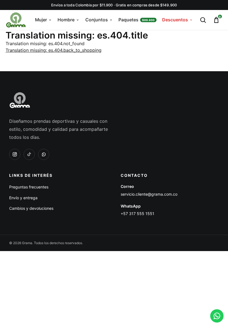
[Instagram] (14, 154)
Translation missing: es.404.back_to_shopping (53, 50)
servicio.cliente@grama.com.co (149, 194)
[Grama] (19, 100)
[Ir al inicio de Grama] (16, 20)
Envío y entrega (23, 197)
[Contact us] (217, 316)
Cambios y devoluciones (31, 208)
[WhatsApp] (43, 154)
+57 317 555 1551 (137, 213)
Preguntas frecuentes (28, 187)
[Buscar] (203, 20)
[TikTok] (29, 154)
